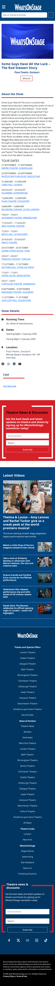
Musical (26, 78)
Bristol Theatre (27, 765)
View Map (11, 357)
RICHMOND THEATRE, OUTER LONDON (20, 209)
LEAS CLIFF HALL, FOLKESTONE (16, 300)
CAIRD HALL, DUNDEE (12, 184)
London (27, 834)
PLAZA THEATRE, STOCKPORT (16, 201)
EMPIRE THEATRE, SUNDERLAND (17, 168)
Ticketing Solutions (27, 873)
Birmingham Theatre (28, 675)
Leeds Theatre (27, 692)
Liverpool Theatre (27, 697)
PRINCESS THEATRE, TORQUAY (16, 259)
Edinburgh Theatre (27, 686)
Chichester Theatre (27, 680)
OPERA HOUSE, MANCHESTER (16, 275)
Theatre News (27, 726)
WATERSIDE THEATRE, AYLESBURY (18, 292)
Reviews (27, 731)
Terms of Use (21, 976)
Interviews (28, 737)
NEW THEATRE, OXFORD (13, 226)
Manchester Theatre (27, 703)
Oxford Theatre (27, 811)
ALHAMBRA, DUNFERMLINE (15, 193)
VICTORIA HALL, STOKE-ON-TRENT (18, 267)
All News (27, 822)
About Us (27, 868)
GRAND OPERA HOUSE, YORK (16, 250)
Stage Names (27, 851)
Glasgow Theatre (27, 663)
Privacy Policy (8, 976)
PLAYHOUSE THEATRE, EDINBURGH (18, 283)
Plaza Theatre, (21, 72)
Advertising (27, 856)
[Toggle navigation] (1, 6)
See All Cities (27, 714)
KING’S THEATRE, (10, 242)
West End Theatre (27, 743)
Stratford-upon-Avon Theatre (27, 709)
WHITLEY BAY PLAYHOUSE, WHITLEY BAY (21, 176)
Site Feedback (27, 862)
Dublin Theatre (27, 658)
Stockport (35, 72)
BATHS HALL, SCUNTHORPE (15, 234)
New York (27, 839)
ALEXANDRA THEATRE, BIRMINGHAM (19, 217)
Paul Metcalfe (9, 386)
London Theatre (27, 652)
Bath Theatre (27, 669)
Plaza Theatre (13, 351)
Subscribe (27, 449)
